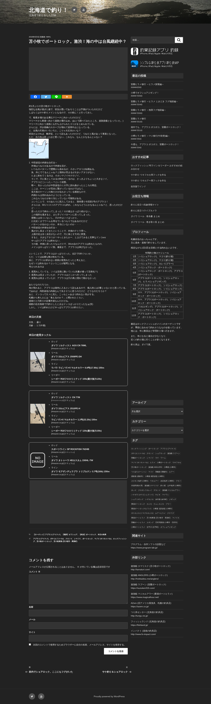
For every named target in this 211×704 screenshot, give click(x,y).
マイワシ (165, 495)
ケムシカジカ (159, 504)
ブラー (168, 504)
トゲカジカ (149, 499)
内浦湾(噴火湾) (137, 485)
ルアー (171, 472)
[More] (67, 97)
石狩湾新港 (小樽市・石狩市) (166, 522)
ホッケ (133, 490)
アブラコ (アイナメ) (41, 539)
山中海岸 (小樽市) (174, 485)
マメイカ (175, 518)
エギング (150, 522)
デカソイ (157, 490)
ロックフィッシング (139, 449)
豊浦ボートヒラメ (138, 518)
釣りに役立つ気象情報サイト (145, 204)
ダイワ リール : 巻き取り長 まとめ (147, 222)
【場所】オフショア (69, 534)
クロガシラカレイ (145, 490)
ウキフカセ (177, 462)
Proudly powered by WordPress (109, 696)
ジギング (172, 499)
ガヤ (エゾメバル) (57, 539)
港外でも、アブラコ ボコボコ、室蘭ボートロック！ (156, 127)
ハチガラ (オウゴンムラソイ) (142, 495)
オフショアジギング (168, 527)
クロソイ (68, 539)
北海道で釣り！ (48, 10)
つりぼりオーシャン (139, 472)
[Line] (56, 97)
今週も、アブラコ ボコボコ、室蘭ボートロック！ (155, 144)
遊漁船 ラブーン (173, 453)
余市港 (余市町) (161, 499)
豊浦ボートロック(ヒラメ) (141, 509)
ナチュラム (69, 348)
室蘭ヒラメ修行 (138, 118)
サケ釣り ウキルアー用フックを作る (148, 180)
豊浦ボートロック (138, 504)
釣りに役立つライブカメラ (144, 210)
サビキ (157, 495)
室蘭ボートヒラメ (138, 522)
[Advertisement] (78, 69)
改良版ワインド (138, 186)
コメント (34, 571)
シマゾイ (77, 539)
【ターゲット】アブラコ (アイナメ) (46, 534)
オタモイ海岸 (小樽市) (139, 481)
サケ (157, 458)
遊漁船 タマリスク (152, 485)
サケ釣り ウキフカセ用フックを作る (148, 175)
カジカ (149, 504)
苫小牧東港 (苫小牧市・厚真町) (65, 541)
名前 (31, 607)
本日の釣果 (102, 534)
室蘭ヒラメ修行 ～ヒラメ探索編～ (147, 84)
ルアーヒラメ (160, 513)
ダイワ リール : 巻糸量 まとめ (145, 216)
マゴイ (151, 472)
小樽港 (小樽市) (170, 467)
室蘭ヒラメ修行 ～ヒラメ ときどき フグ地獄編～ (154, 101)
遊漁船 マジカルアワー (171, 490)
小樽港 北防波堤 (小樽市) (162, 509)
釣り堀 (163, 485)
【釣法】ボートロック (87, 534)
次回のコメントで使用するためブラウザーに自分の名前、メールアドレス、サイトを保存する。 (79, 644)
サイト (32, 632)
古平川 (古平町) (153, 527)
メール (32, 619)
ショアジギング (137, 499)
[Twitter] (46, 97)
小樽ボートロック (164, 462)
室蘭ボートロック (138, 458)
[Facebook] (35, 97)
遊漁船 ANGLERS (155, 467)
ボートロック (87, 539)
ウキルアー (154, 481)
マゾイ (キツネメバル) (102, 539)
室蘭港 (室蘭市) (161, 472)
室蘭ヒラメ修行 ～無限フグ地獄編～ (148, 110)
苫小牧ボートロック (44, 541)
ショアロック (160, 453)
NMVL (48, 37)
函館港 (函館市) (137, 476)
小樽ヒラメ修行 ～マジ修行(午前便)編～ (150, 136)
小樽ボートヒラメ (138, 527)
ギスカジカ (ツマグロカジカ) (142, 513)
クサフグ (170, 513)
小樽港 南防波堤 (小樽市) (154, 476)
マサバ (178, 481)
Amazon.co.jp (57, 348)
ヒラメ (152, 462)
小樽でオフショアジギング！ (145, 93)
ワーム (163, 458)
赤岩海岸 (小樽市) (167, 481)
